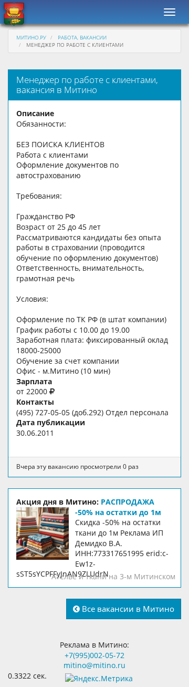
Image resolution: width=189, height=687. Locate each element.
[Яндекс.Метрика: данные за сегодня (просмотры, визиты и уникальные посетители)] (99, 678)
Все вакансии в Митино (127, 608)
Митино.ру (31, 37)
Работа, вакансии (82, 37)
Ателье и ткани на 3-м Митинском (113, 576)
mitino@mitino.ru (94, 665)
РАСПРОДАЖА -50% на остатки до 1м (118, 507)
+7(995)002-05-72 (94, 655)
